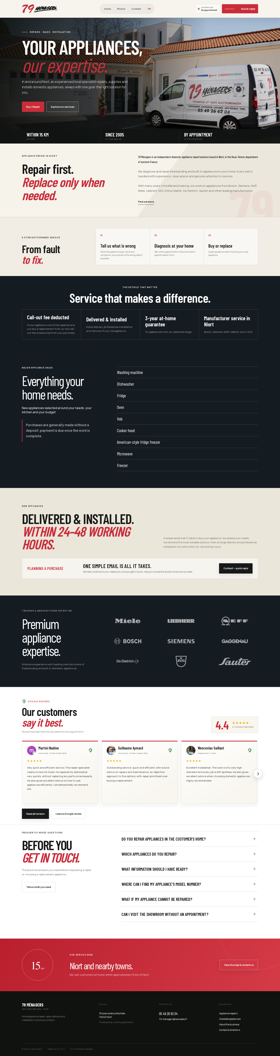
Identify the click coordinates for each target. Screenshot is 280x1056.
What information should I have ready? (155, 869)
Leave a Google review (69, 813)
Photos (121, 8)
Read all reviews (35, 813)
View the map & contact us (239, 965)
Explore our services (62, 106)
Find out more (146, 201)
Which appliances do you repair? (149, 854)
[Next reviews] (258, 773)
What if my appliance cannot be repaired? (157, 899)
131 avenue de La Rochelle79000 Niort (112, 1015)
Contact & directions (229, 1030)
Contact (136, 8)
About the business (229, 1024)
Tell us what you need (38, 887)
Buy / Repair (33, 106)
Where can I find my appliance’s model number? (161, 884)
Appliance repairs (228, 1013)
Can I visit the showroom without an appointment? (165, 914)
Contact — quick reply (235, 568)
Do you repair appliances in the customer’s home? (164, 839)
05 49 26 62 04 (168, 1013)
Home (107, 8)
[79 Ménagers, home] (40, 8)
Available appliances (230, 1019)
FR (149, 8)
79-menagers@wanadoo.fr (173, 1019)
